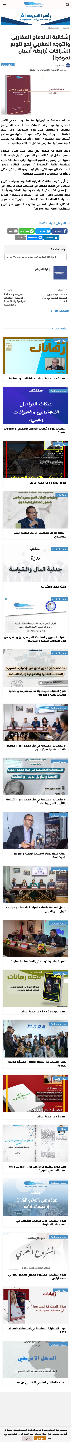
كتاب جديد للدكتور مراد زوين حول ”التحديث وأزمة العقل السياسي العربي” (37, 1168)
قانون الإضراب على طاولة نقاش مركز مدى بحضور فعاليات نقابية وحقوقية (37, 692)
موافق (40, 1438)
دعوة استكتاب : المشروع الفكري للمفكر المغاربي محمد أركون (37, 1276)
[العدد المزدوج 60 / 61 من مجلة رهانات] (35, 988)
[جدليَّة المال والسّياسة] (35, 563)
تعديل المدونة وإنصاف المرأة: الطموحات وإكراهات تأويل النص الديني (36, 909)
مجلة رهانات (60, 340)
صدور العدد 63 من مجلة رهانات (47, 482)
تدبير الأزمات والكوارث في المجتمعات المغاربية (38, 961)
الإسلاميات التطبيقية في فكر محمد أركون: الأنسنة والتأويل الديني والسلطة (36, 801)
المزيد (27, 1438)
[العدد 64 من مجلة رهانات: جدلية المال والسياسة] (35, 355)
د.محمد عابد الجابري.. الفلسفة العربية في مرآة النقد (54, 297)
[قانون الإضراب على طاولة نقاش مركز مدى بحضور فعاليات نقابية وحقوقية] (35, 668)
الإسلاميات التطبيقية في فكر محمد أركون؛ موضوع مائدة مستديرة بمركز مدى (36, 747)
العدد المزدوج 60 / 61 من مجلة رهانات (43, 1011)
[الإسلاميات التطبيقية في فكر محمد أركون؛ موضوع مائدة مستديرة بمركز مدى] (35, 722)
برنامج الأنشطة (59, 549)
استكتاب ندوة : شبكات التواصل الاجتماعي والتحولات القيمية (35, 430)
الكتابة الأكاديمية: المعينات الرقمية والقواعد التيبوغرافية (40, 855)
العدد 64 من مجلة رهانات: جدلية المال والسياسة (37, 378)
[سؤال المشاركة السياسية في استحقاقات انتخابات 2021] (35, 1305)
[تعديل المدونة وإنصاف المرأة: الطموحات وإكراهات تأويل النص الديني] (35, 884)
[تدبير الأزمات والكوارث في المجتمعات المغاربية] (35, 938)
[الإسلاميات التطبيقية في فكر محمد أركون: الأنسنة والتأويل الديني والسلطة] (35, 776)
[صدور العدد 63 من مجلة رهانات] (35, 459)
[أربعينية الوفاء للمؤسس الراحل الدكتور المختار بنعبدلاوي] (35, 510)
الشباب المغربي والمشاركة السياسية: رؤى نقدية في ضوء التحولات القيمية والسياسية (35, 638)
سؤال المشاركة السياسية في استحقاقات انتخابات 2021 (36, 1330)
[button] (59, 231)
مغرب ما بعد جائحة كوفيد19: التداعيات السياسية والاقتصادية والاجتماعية (15, 299)
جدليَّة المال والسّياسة (53, 586)
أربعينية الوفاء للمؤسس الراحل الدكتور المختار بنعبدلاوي (39, 534)
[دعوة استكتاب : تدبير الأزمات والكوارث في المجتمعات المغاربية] (35, 1197)
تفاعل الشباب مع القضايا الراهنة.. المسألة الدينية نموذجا (37, 1063)
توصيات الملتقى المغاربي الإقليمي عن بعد (41, 1382)
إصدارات (62, 1129)
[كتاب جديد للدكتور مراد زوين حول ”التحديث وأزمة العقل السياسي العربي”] (35, 1143)
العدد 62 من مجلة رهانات (51, 1116)
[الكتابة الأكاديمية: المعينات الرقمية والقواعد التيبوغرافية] (35, 830)
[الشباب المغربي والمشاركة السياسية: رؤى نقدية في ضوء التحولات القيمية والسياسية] (35, 614)
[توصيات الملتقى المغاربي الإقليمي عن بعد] (35, 1359)
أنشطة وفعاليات (58, 391)
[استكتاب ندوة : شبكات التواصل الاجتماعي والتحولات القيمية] (35, 405)
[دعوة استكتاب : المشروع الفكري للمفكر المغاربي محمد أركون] (35, 1251)
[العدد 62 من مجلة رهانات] (35, 1093)
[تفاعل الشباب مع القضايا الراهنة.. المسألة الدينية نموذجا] (35, 1038)
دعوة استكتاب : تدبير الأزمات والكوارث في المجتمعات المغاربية (41, 1222)
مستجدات (61, 495)
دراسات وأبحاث (8, 64)
